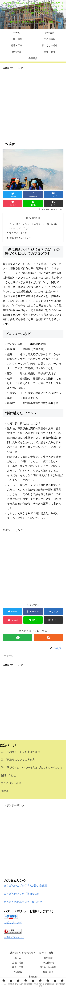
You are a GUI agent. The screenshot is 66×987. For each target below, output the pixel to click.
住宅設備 (17, 972)
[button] (53, 203)
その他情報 (48, 962)
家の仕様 (48, 958)
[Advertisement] (33, 103)
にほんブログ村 (13, 922)
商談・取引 (48, 972)
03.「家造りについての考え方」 (19, 759)
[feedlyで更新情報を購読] (17, 637)
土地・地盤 (17, 962)
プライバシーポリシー (13, 783)
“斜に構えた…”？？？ (20, 237)
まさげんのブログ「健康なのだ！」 (24, 893)
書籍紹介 (33, 976)
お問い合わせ (8, 775)
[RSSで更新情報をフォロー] (48, 637)
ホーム (17, 958)
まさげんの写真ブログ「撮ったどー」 (25, 902)
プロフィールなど (18, 233)
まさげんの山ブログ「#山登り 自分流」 (27, 885)
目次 (28, 217)
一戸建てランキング (14, 937)
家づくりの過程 (48, 967)
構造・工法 (17, 967)
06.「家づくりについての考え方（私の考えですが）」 (32, 767)
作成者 (4, 791)
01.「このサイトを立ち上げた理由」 (22, 752)
